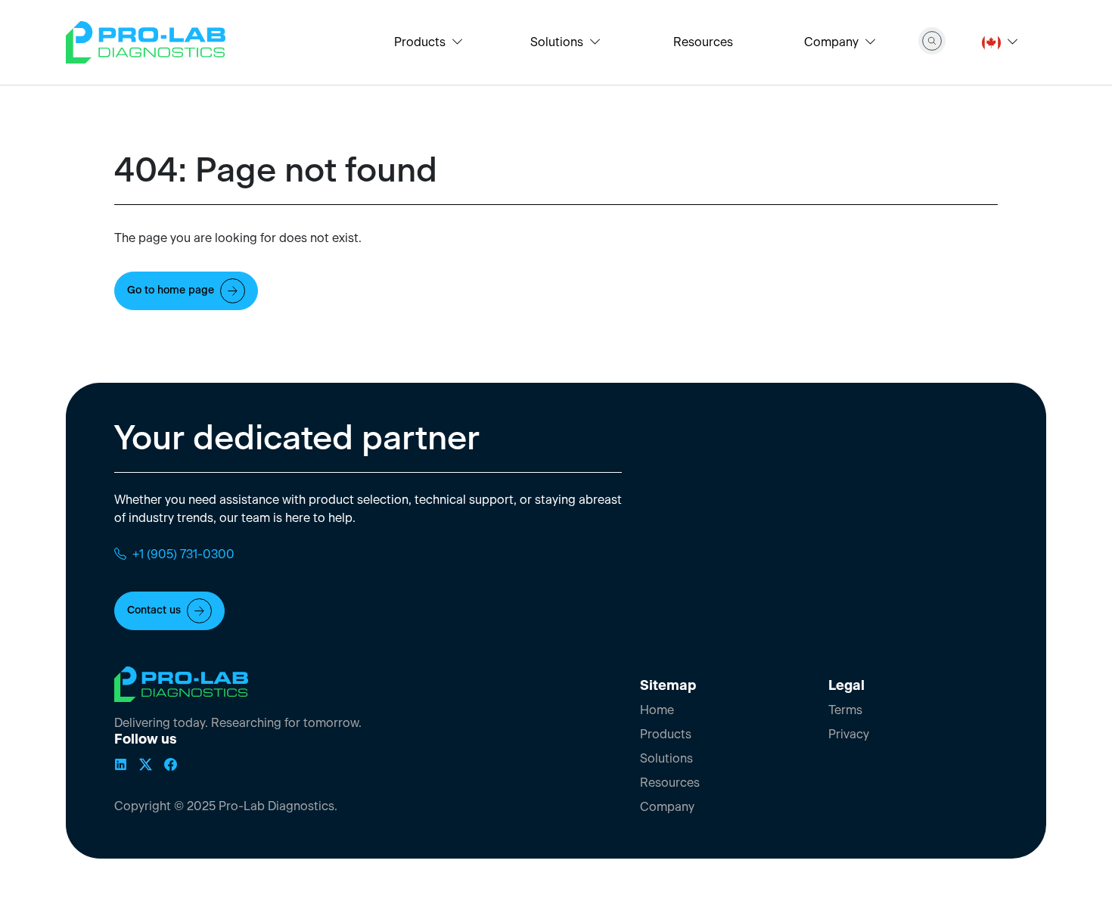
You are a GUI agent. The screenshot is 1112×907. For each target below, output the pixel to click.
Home (657, 710)
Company (667, 807)
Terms (845, 710)
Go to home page (170, 290)
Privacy (848, 734)
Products (665, 734)
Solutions (666, 759)
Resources (703, 42)
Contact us (154, 610)
